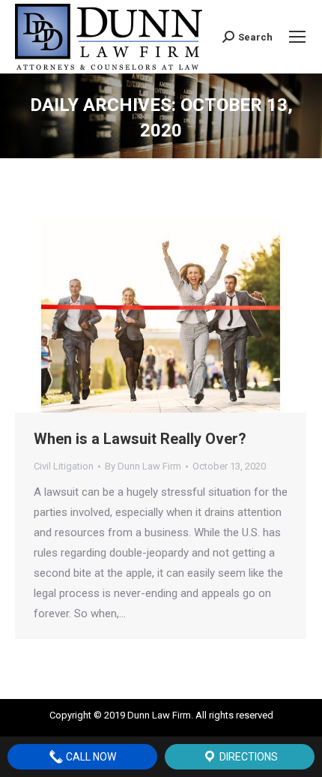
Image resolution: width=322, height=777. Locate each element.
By (143, 466)
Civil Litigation (64, 466)
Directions (247, 757)
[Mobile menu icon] (297, 36)
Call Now (90, 757)
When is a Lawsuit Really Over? (140, 439)
